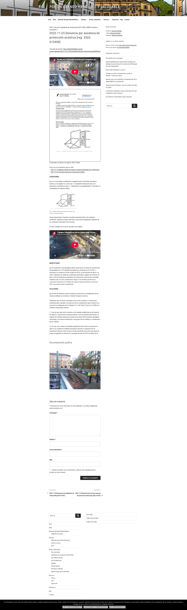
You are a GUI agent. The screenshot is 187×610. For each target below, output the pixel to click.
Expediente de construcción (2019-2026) (73, 27)
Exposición (54, 583)
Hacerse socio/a (55, 543)
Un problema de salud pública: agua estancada (119, 97)
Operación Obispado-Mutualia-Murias (68, 19)
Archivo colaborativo (95, 19)
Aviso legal (89, 514)
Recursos (106, 19)
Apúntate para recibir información (60, 540)
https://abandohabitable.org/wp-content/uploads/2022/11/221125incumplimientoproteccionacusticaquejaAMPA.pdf (74, 51)
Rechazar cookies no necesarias (96, 607)
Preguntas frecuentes (57, 534)
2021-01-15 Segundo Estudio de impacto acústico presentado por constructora (75, 170)
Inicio (49, 19)
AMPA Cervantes (92, 27)
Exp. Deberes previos (57, 557)
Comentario (53, 413)
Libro (52, 581)
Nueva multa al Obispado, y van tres (115, 70)
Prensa (53, 578)
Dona (52, 545)
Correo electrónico (55, 450)
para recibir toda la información (127, 45)
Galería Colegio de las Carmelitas (60, 571)
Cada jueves (115, 19)
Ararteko (53, 563)
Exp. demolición (55, 552)
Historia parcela (55, 566)
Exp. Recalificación (56, 560)
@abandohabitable (115, 33)
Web (50, 460)
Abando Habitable (117, 31)
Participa (83, 19)
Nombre (52, 439)
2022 (51, 27)
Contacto (127, 19)
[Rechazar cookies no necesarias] (185, 605)
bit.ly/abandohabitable (123, 47)
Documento (53, 30)
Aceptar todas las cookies (72, 607)
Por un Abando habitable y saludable (84, 7)
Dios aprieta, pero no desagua (114, 58)
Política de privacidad (92, 518)
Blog (121, 19)
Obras (54, 19)
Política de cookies (91, 522)
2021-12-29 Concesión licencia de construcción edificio (68, 172)
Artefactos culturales (57, 569)
